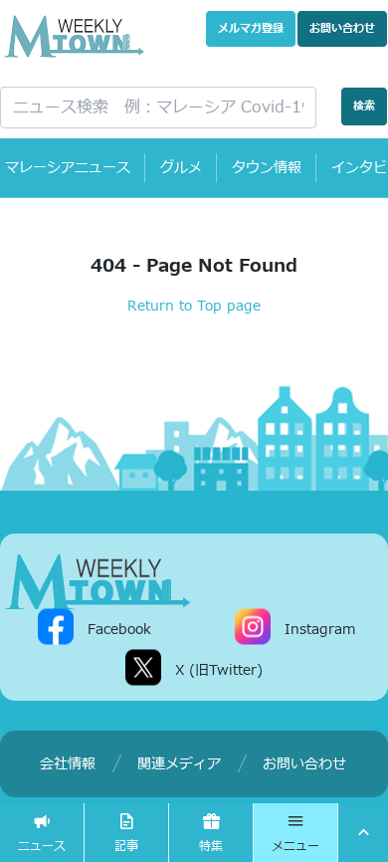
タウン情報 (266, 167)
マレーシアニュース (67, 167)
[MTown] (74, 36)
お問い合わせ (342, 28)
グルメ (181, 167)
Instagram (320, 629)
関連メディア (179, 764)
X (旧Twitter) (219, 670)
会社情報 (68, 764)
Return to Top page (194, 306)
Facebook (119, 629)
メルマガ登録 (251, 28)
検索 (364, 106)
